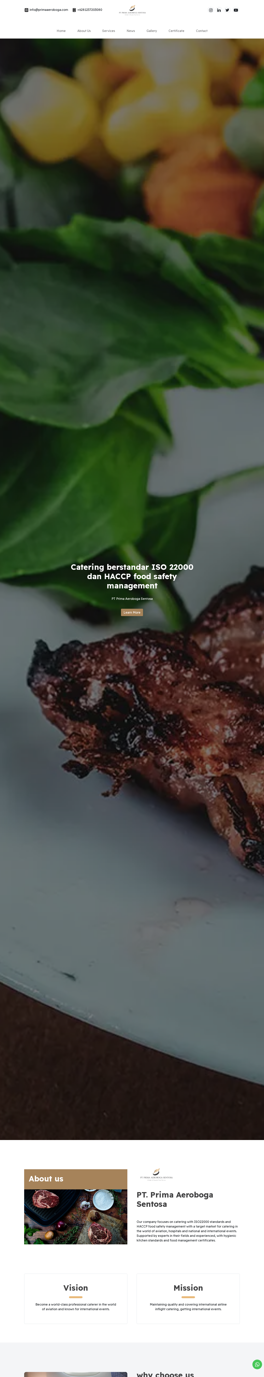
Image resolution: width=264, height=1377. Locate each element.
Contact (202, 31)
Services (108, 31)
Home (61, 31)
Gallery (151, 31)
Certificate (176, 31)
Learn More (132, 612)
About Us (84, 31)
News (131, 31)
